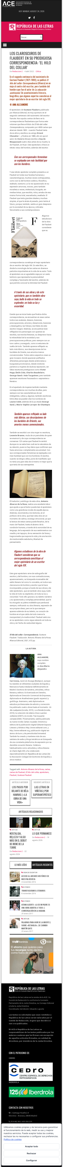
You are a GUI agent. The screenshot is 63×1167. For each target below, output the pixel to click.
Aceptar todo (31, 1146)
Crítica (38, 71)
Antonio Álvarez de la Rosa (32, 769)
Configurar (31, 1160)
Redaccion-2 (17, 71)
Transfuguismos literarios (33, 890)
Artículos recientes (42, 865)
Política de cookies (13, 1139)
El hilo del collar (32, 772)
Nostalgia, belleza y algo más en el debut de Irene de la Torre (18, 840)
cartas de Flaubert (17, 772)
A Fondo (26, 887)
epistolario (44, 772)
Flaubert (13, 775)
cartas (47, 769)
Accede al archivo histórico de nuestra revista (35, 877)
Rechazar (31, 1153)
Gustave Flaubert (24, 775)
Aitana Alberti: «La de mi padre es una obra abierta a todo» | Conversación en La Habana (35, 907)
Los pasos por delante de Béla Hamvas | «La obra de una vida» (20, 794)
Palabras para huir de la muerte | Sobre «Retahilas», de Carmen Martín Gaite (36, 925)
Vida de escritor (30, 873)
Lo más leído (21, 865)
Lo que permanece (42, 833)
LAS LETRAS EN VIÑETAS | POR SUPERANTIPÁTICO (42, 791)
